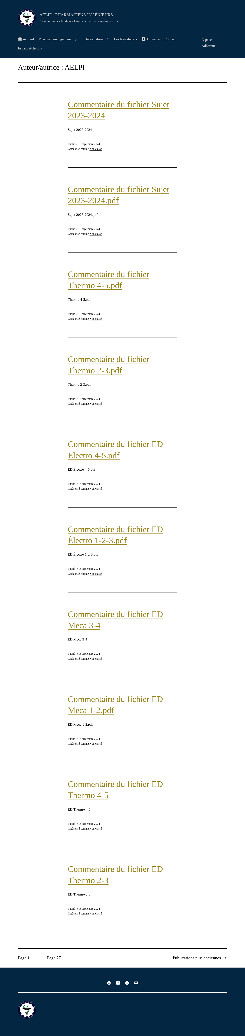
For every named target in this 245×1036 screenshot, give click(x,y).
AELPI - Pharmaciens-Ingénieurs (76, 15)
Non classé (95, 148)
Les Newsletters (125, 39)
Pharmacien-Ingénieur (55, 39)
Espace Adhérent (30, 48)
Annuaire (152, 39)
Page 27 (54, 958)
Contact (170, 39)
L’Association (93, 39)
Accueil (28, 39)
